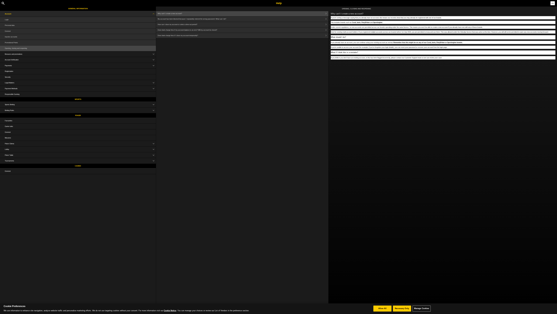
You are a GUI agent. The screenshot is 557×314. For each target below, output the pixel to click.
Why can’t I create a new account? (170, 13)
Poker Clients (9, 143)
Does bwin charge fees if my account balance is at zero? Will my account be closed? (187, 30)
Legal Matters (9, 83)
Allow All (382, 308)
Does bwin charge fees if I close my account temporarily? (178, 35)
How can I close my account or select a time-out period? (177, 24)
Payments (8, 65)
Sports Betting (10, 104)
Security (8, 77)
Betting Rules (9, 110)
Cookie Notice (170, 311)
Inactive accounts (11, 37)
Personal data (10, 25)
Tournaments (9, 161)
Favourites (8, 121)
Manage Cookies (421, 308)
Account (8, 14)
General (7, 31)
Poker (78, 115)
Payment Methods (11, 88)
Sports (78, 99)
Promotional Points (11, 42)
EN (552, 3)
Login (7, 19)
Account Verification (12, 60)
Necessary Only (402, 308)
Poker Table (9, 155)
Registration (9, 71)
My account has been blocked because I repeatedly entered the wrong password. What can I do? (192, 19)
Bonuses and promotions (13, 54)
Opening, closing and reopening (16, 48)
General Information (78, 8)
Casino (78, 166)
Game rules (9, 126)
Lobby (7, 149)
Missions (8, 138)
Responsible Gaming (12, 94)
